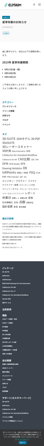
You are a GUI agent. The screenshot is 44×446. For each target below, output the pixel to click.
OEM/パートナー (8, 368)
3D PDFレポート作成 (9, 342)
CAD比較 (24, 159)
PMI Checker (13, 176)
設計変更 (7, 206)
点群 (22, 202)
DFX (23, 163)
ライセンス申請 (7, 417)
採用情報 (5, 391)
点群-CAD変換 (7, 354)
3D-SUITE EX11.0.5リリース (12, 247)
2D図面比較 (6, 338)
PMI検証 (5, 331)
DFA (37, 159)
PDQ (32, 172)
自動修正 (30, 202)
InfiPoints (9, 172)
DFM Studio (14, 163)
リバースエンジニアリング (13, 193)
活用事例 (6, 309)
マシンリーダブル (10, 188)
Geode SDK (6, 299)
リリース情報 (8, 110)
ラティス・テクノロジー (29, 189)
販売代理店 (6, 372)
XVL (25, 176)
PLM (38, 172)
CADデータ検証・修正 (9, 319)
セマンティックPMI (27, 185)
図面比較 (23, 198)
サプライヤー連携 (10, 184)
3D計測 (6, 151)
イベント (6, 124)
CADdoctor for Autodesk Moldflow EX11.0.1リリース (21, 233)
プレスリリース (9, 106)
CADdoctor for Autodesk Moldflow (19, 155)
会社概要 (6, 360)
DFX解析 (5, 327)
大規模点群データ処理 (9, 350)
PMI (4, 176)
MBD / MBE (22, 172)
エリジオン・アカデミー (14, 181)
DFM (5, 163)
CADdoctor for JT (8, 291)
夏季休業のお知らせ (9, 243)
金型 (16, 206)
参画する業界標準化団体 (10, 364)
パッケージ (8, 268)
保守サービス (6, 303)
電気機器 (22, 206)
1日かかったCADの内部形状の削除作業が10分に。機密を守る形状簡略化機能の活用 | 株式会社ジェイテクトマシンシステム (21, 226)
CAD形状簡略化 (7, 346)
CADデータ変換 (7, 323)
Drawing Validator (12, 168)
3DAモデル (23, 139)
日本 (16, 202)
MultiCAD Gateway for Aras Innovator (16, 283)
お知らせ (6, 17)
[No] (41, 438)
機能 (4, 315)
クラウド (32, 180)
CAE (33, 159)
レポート (30, 193)
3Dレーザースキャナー (17, 147)
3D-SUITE (9, 139)
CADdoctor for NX (9, 159)
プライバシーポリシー (22, 439)
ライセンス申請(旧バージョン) (12, 421)
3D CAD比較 (6, 334)
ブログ (5, 119)
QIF (21, 176)
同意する (23, 443)
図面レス (15, 198)
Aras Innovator (18, 151)
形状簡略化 (7, 202)
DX (25, 168)
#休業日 (6, 33)
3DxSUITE (8, 143)
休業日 (6, 197)
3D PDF (35, 139)
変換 (30, 197)
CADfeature (6, 279)
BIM (28, 150)
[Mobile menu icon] (39, 4)
